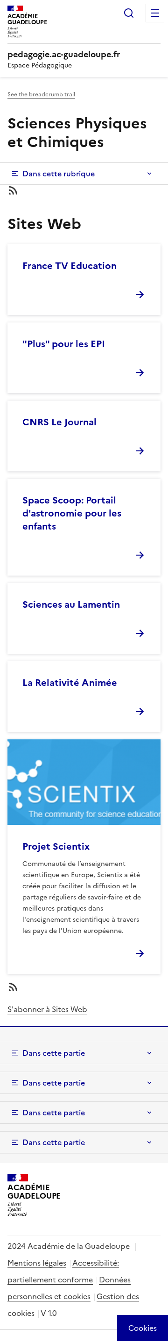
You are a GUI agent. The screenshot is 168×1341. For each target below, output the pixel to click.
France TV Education (69, 266)
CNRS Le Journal (59, 422)
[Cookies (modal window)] (142, 1328)
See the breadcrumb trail (41, 94)
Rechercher (128, 13)
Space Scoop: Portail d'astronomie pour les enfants (71, 513)
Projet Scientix (56, 846)
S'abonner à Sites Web (47, 1009)
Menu (155, 13)
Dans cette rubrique (58, 173)
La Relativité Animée (69, 683)
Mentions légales (36, 1262)
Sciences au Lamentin (71, 604)
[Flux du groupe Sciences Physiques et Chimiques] (84, 190)
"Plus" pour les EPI (63, 344)
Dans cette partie (53, 1053)
